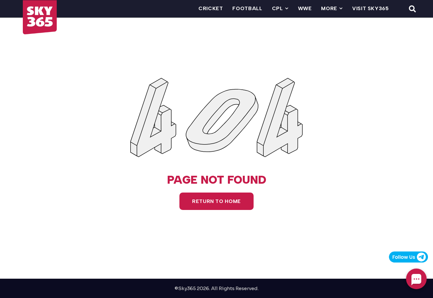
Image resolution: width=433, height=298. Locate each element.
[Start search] (412, 8)
